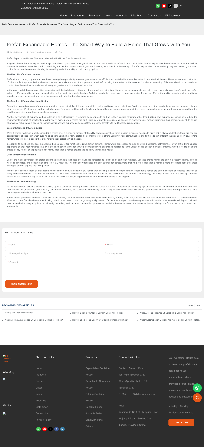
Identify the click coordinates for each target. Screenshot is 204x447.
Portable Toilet (93, 413)
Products (41, 374)
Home (39, 368)
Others (89, 426)
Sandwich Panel (94, 419)
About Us (41, 400)
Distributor (42, 406)
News (190, 305)
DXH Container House (14, 24)
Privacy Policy (44, 419)
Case (198, 305)
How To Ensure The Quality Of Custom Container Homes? (100, 319)
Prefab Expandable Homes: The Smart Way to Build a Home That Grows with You (71, 24)
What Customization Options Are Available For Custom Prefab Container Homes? (171, 319)
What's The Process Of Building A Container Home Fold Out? (19, 312)
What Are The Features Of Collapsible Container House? (167, 312)
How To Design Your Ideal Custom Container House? (97, 312)
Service (40, 381)
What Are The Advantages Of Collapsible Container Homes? (33, 319)
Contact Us (42, 413)
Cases (39, 387)
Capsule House (93, 406)
